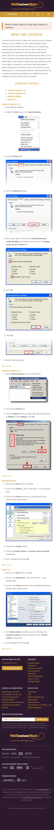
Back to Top (6, 366)
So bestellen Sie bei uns (11, 694)
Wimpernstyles (34, 663)
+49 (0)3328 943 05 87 (9, 663)
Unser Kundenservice (10, 697)
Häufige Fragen (34, 681)
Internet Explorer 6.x (17, 93)
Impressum (32, 692)
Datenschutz (33, 700)
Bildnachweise (33, 702)
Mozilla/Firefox (14, 96)
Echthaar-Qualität (35, 668)
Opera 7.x (12, 99)
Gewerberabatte (8, 700)
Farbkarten (32, 666)
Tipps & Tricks (33, 679)
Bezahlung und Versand (32, 797)
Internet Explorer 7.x (17, 90)
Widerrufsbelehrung (36, 697)
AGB (29, 694)
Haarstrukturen (34, 671)
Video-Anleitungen (35, 676)
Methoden (32, 674)
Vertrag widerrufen (12, 668)
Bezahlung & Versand (10, 692)
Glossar (5, 708)
